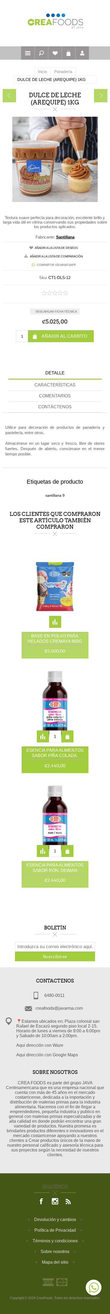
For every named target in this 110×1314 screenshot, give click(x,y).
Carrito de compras (68, 53)
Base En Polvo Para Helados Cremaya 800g (55, 639)
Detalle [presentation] (55, 373)
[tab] (55, 374)
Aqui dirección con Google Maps (47, 1055)
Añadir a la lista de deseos (56, 247)
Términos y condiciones (55, 1241)
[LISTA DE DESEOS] (55, 53)
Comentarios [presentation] (55, 396)
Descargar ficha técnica (56, 311)
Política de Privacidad (55, 1230)
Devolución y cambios (55, 1219)
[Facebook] (42, 1202)
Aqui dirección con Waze (39, 1045)
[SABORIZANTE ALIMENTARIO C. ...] (9, 95)
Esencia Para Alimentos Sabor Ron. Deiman (55, 868)
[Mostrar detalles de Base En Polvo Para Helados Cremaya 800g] (55, 588)
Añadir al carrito (64, 336)
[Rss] (68, 1202)
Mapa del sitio (55, 1262)
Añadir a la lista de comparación (56, 256)
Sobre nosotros (55, 1251)
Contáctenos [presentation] (55, 407)
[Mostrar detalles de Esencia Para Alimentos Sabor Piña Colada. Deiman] (55, 702)
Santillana (65, 237)
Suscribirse (55, 956)
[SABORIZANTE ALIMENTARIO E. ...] (100, 95)
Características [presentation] (55, 385)
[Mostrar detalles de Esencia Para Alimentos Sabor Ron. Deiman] (55, 817)
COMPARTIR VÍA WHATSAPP (56, 264)
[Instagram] (55, 1202)
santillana (53, 495)
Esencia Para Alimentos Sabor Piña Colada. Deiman (55, 753)
